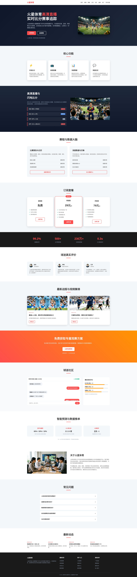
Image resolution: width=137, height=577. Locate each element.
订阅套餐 (79, 560)
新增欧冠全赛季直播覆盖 (74, 544)
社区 (96, 2)
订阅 (92, 2)
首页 (82, 2)
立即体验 (31, 33)
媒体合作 (97, 565)
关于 (103, 2)
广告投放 (97, 560)
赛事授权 (97, 563)
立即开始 (40, 219)
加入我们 (97, 568)
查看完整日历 (47, 172)
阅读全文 (32, 321)
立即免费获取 (68, 349)
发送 (77, 403)
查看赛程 (41, 33)
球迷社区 (79, 563)
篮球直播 (62, 563)
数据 (89, 2)
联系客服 (79, 568)
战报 (99, 2)
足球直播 (62, 560)
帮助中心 (79, 565)
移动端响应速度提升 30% (96, 544)
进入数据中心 (89, 172)
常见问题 (108, 2)
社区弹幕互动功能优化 (53, 544)
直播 (85, 2)
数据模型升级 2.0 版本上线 (33, 544)
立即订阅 (68, 222)
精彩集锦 (62, 568)
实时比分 (62, 565)
